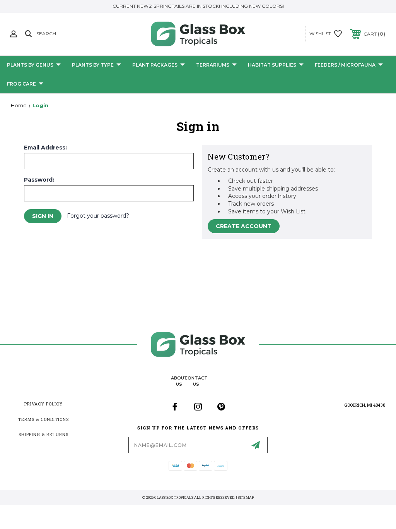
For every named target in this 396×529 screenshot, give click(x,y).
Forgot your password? (98, 215)
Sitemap (246, 497)
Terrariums (212, 65)
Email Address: (45, 147)
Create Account (243, 226)
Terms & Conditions (43, 419)
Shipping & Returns (43, 434)
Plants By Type (93, 65)
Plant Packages (155, 65)
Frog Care (21, 84)
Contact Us (196, 380)
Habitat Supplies (272, 65)
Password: (39, 179)
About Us (179, 380)
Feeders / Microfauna (345, 65)
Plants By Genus (30, 65)
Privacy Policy (43, 404)
